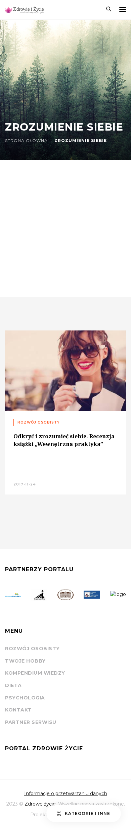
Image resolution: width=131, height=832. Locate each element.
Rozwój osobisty (32, 649)
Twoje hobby (25, 661)
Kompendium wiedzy (35, 673)
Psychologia (25, 698)
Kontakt (18, 710)
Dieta (13, 685)
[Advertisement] (65, 228)
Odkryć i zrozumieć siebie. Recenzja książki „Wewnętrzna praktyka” (64, 440)
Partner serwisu (30, 722)
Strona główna (26, 140)
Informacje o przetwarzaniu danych (65, 793)
